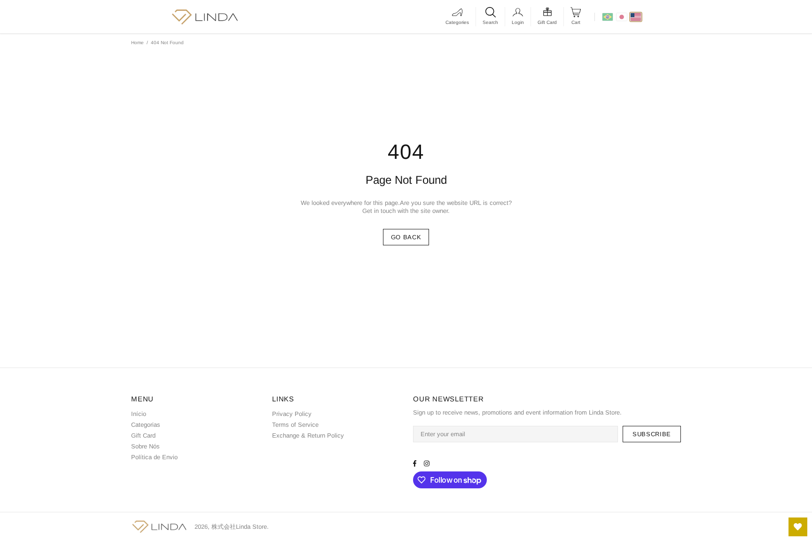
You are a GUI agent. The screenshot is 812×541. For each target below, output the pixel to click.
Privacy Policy (292, 413)
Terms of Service (295, 424)
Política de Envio (154, 457)
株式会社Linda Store (159, 526)
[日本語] (621, 17)
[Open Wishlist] (798, 526)
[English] (635, 17)
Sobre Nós (145, 446)
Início (138, 413)
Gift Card (143, 435)
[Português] (607, 17)
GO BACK (406, 237)
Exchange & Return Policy (308, 435)
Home (137, 42)
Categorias (145, 424)
